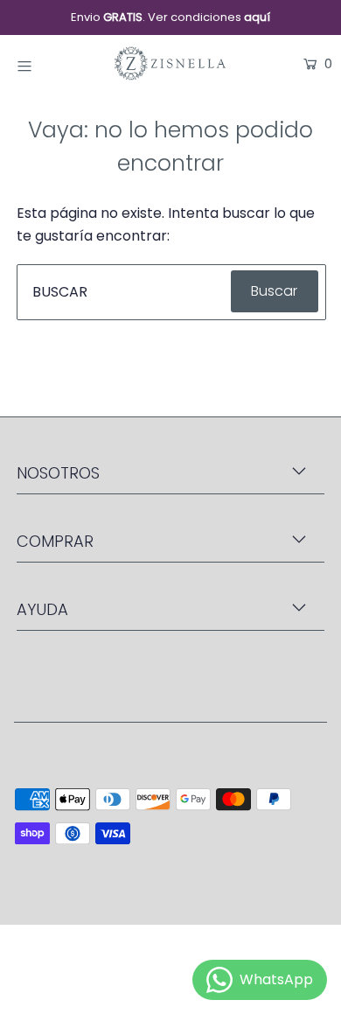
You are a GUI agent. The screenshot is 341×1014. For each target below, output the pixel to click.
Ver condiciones (209, 17)
